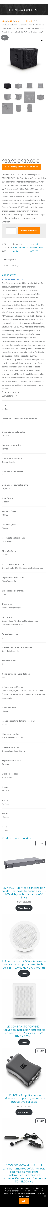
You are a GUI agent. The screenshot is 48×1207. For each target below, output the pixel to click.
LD (36, 244)
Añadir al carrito (29, 230)
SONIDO (10, 21)
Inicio (4, 21)
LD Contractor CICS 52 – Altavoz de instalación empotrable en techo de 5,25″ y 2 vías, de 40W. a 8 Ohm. (24, 964)
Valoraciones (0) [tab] (11, 265)
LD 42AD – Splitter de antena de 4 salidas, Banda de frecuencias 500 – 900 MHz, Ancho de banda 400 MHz (24, 892)
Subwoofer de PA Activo (24, 21)
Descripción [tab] (10, 259)
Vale (24, 1201)
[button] (41, 40)
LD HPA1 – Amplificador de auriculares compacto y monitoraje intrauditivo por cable (24, 1098)
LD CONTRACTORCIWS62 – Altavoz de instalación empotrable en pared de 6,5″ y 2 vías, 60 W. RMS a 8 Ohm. (24, 1031)
